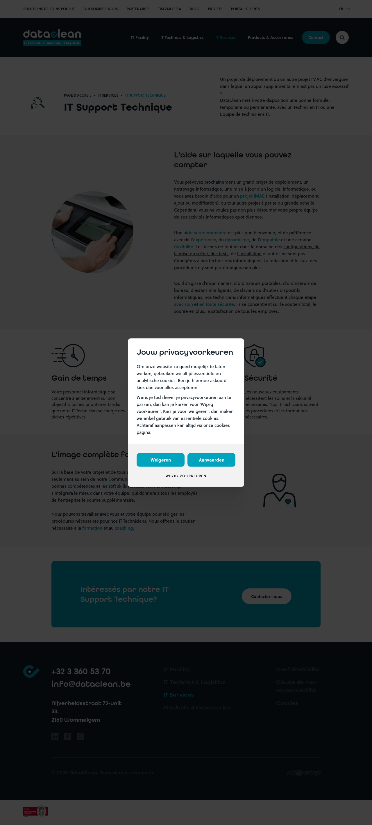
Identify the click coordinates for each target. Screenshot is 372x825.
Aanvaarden (211, 460)
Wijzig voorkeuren (186, 475)
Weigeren (161, 460)
